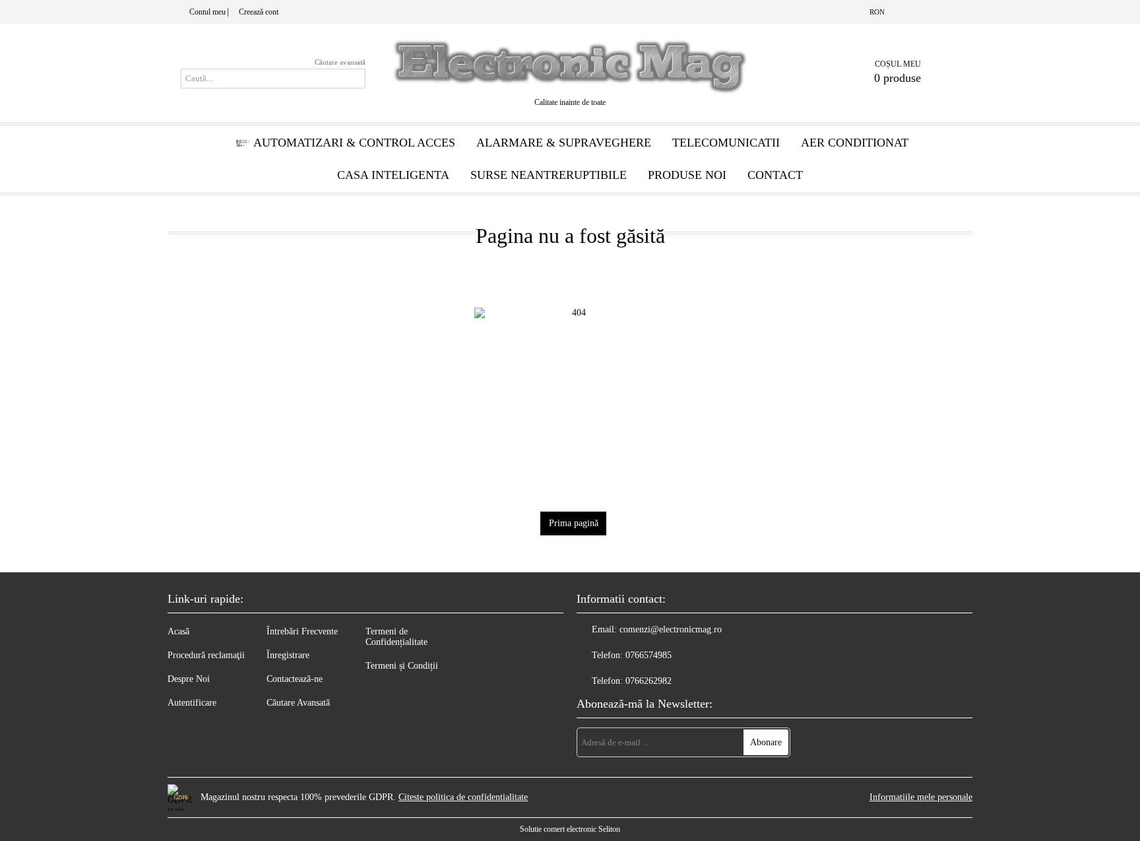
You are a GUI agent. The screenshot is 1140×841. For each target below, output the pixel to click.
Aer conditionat (854, 142)
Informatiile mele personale (921, 797)
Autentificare (192, 703)
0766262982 (648, 681)
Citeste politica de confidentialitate (463, 797)
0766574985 (648, 655)
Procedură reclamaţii (206, 655)
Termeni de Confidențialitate (396, 636)
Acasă (178, 631)
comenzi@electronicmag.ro (670, 629)
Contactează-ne (295, 679)
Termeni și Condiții (401, 666)
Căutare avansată (340, 62)
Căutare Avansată (298, 703)
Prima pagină (573, 523)
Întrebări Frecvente (302, 631)
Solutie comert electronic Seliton (570, 829)
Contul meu (207, 12)
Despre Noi (189, 679)
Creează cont (258, 12)
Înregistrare (288, 655)
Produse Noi (687, 175)
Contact (775, 175)
